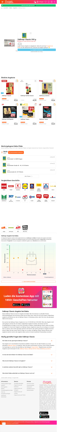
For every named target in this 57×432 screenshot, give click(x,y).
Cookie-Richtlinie (14, 423)
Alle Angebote (4, 386)
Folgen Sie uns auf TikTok (19, 395)
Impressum (3, 395)
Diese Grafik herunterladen (29, 281)
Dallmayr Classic (12, 345)
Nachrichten (3, 396)
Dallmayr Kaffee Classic (34, 348)
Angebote (15, 7)
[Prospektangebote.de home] (9, 1)
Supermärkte (35, 347)
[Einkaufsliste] (51, 2)
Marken (2, 388)
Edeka (10, 7)
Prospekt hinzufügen (5, 393)
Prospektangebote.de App (7, 390)
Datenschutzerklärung (6, 423)
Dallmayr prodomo (46, 348)
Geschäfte (6, 7)
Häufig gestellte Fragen (6, 383)
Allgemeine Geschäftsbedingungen (42, 421)
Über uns (3, 392)
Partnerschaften (30, 390)
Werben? (3, 385)
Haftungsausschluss (29, 421)
